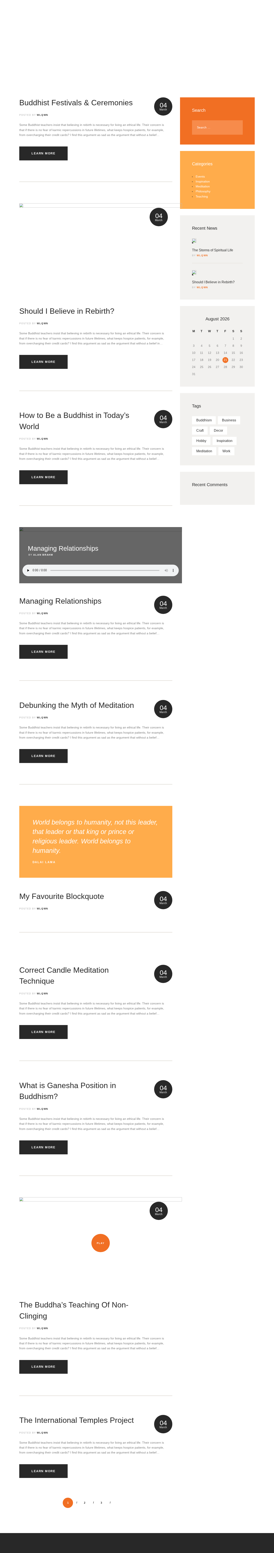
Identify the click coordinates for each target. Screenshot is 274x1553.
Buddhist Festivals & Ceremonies (76, 102)
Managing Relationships (60, 601)
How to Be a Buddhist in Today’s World (74, 421)
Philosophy (203, 191)
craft (200, 430)
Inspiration (203, 181)
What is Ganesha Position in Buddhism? (67, 1091)
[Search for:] (217, 127)
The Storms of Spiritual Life (212, 250)
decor (218, 430)
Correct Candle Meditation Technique (64, 976)
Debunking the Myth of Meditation (76, 705)
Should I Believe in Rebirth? (66, 311)
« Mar (191, 323)
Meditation (203, 186)
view (194, 240)
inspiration (224, 441)
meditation (204, 451)
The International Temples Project (76, 1420)
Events (200, 176)
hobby (201, 441)
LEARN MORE (43, 153)
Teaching (202, 196)
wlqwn (202, 255)
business (229, 420)
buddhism (204, 420)
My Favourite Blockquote (61, 896)
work (226, 451)
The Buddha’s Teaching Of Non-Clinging (73, 1310)
